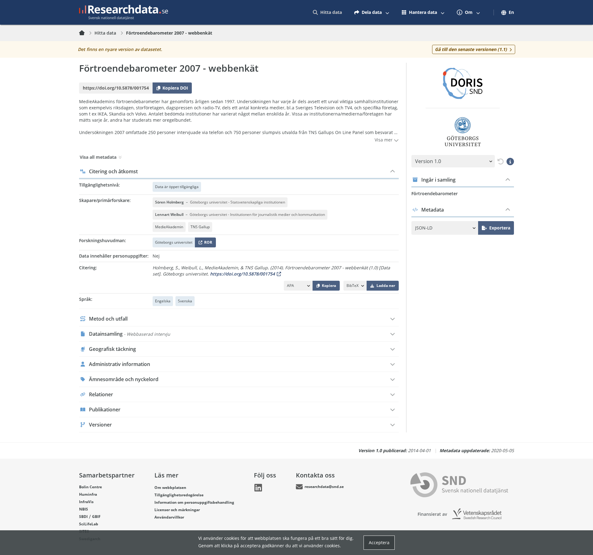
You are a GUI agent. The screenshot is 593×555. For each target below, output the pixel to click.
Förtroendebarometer (434, 193)
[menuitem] (327, 12)
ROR (207, 243)
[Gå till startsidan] (123, 12)
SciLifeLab (88, 524)
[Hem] (85, 33)
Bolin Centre (90, 487)
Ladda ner (385, 285)
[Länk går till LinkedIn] (258, 487)
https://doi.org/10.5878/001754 (242, 274)
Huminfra (88, 494)
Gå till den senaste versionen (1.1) (471, 49)
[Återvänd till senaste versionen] (499, 161)
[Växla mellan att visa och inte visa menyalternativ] (387, 12)
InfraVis (86, 501)
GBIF (96, 516)
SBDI (83, 516)
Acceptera (379, 542)
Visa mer (384, 140)
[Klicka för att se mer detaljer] (510, 161)
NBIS (83, 509)
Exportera (499, 228)
